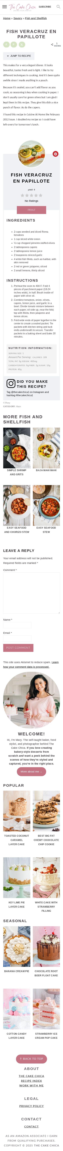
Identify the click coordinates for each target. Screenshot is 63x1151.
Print (31, 210)
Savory (17, 18)
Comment (10, 570)
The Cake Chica (31, 1076)
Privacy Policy (31, 1106)
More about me (30, 771)
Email (7, 632)
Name (7, 619)
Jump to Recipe (20, 56)
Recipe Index (31, 1081)
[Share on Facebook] (6, 44)
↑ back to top (31, 1059)
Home (6, 18)
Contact (31, 1127)
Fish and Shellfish (36, 18)
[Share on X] (22, 44)
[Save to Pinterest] (14, 44)
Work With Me (31, 1085)
